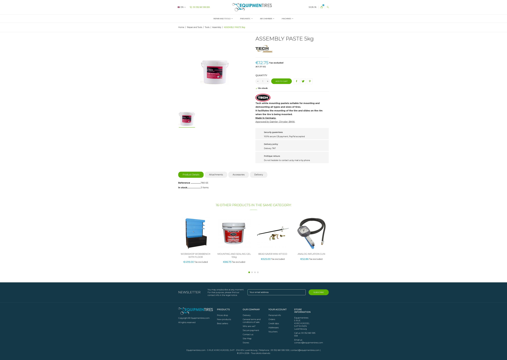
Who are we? (249, 326)
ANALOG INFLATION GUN (311, 254)
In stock (182, 187)
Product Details (191, 174)
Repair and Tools (222, 18)
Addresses (273, 327)
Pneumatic (245, 18)
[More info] (207, 238)
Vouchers (272, 331)
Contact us (248, 334)
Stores (246, 342)
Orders (271, 319)
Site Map (247, 338)
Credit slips (273, 323)
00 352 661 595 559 (201, 7)
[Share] (296, 81)
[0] (321, 7)
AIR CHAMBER (266, 18)
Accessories (239, 174)
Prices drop (222, 315)
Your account (277, 309)
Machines (287, 18)
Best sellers (222, 323)
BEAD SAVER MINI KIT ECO (272, 254)
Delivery (258, 174)
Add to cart (282, 81)
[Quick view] (202, 238)
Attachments (216, 174)
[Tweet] (303, 81)
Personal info (274, 315)
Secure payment (251, 330)
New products (224, 319)
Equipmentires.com (195, 350)
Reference (184, 183)
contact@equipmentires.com (305, 350)
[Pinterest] (310, 81)
